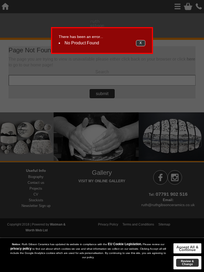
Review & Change (187, 263)
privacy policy (21, 248)
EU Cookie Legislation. (125, 244)
